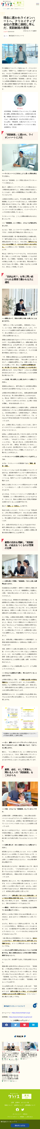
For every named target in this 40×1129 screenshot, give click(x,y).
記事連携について (30, 1105)
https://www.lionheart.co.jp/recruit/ (20, 1017)
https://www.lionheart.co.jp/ (21, 1013)
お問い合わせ (30, 1116)
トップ (4, 8)
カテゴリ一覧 (25, 1102)
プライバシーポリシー (12, 1116)
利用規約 (22, 1116)
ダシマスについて (17, 1114)
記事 (12, 1102)
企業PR (8, 8)
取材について (8, 1105)
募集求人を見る (20, 1125)
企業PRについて (18, 1105)
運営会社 (25, 1114)
